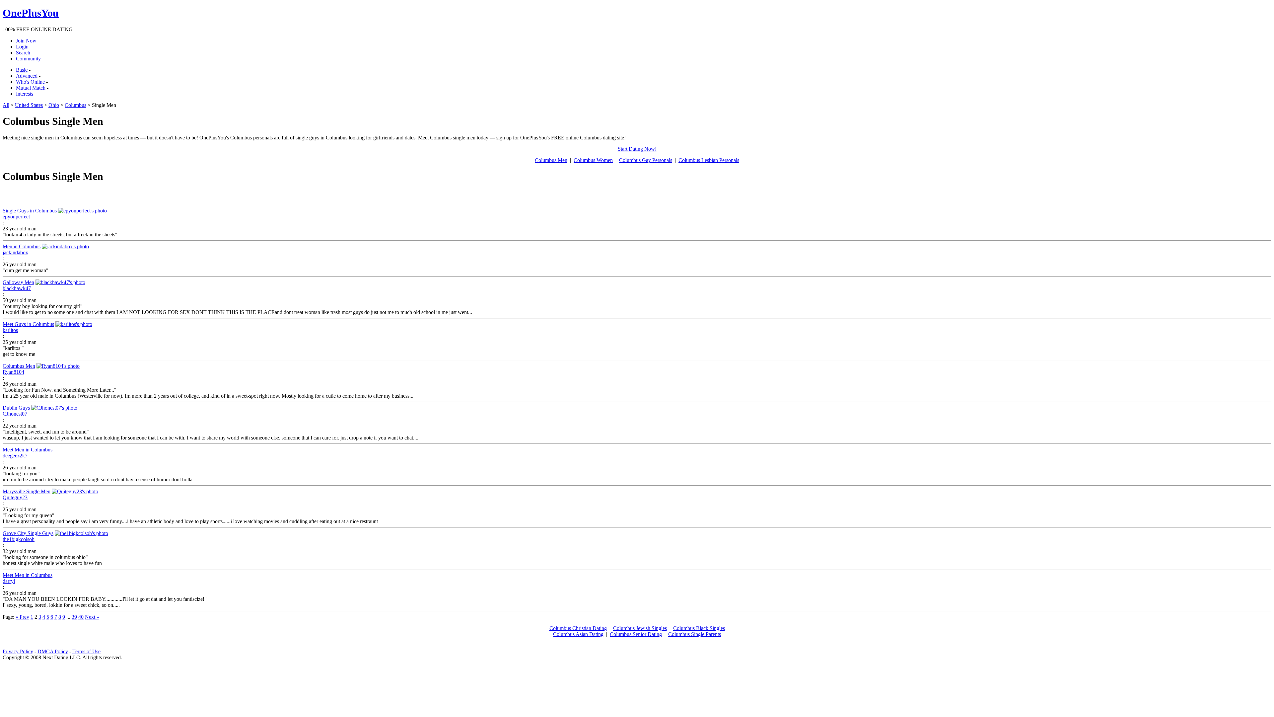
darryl (9, 581)
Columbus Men (551, 160)
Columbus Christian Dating (578, 628)
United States (29, 105)
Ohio (53, 105)
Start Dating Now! (637, 149)
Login (22, 46)
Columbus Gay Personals (645, 160)
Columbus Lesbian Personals (708, 160)
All (6, 105)
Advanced (26, 76)
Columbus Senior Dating (636, 634)
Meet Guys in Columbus (28, 324)
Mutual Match (30, 88)
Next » (92, 617)
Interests (24, 94)
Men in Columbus (21, 246)
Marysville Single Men (26, 491)
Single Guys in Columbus (30, 210)
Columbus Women (593, 160)
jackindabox (15, 252)
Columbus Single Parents (694, 634)
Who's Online (30, 82)
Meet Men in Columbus (27, 449)
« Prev (22, 617)
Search (23, 52)
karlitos (10, 330)
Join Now (26, 40)
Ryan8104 (13, 372)
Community (28, 58)
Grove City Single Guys (28, 533)
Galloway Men (18, 282)
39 (74, 617)
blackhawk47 (17, 288)
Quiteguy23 (15, 497)
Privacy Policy (18, 651)
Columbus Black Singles (699, 628)
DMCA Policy (52, 651)
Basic (22, 70)
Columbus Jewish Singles (640, 628)
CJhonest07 (15, 414)
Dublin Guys (16, 408)
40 (81, 617)
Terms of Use (86, 651)
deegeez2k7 (15, 455)
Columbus (75, 105)
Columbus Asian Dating (578, 634)
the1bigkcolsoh (19, 539)
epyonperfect (16, 216)
